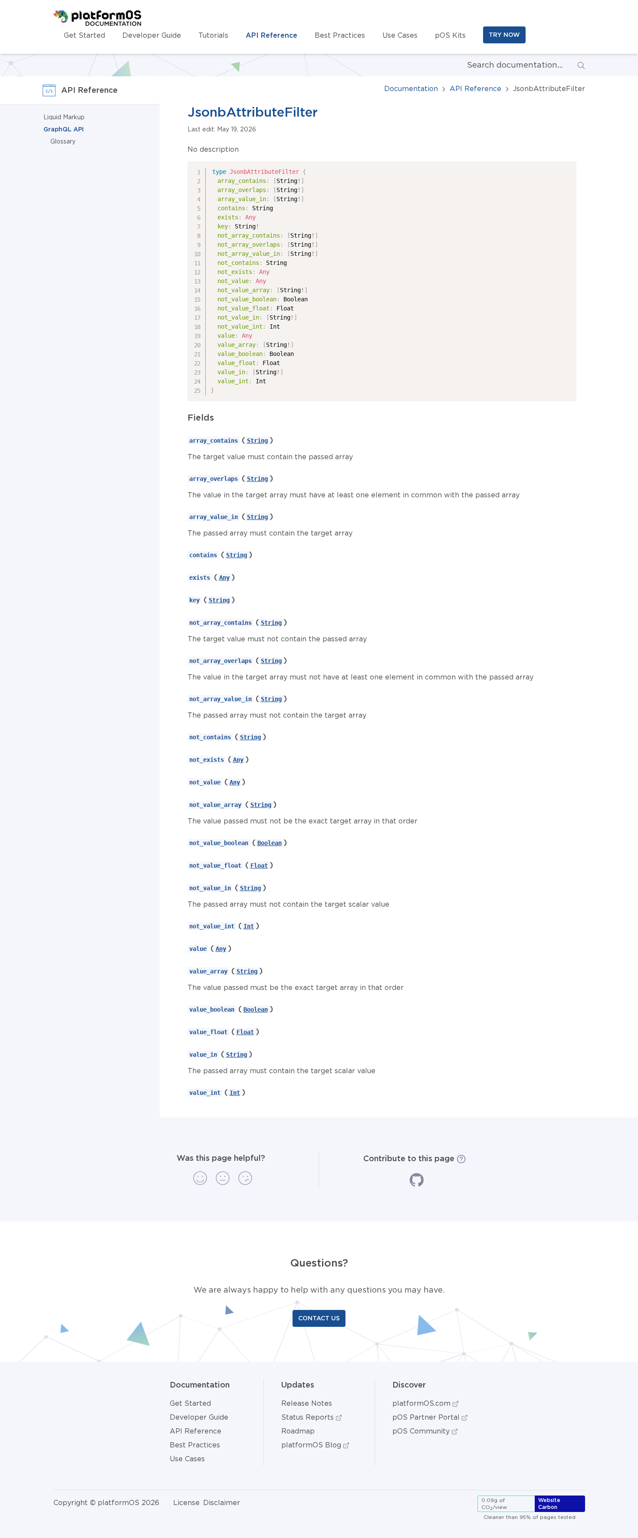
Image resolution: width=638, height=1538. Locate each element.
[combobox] (507, 65)
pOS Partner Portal (427, 1417)
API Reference (271, 35)
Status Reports (308, 1417)
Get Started (84, 35)
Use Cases (400, 35)
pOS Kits (450, 35)
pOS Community (422, 1431)
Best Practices (340, 35)
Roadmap (298, 1431)
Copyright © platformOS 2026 (106, 1502)
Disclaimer (221, 1502)
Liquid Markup (64, 117)
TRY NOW (504, 34)
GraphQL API (63, 129)
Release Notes (306, 1403)
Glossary (63, 141)
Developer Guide (151, 35)
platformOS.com (422, 1403)
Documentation (411, 88)
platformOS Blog (312, 1445)
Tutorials (213, 35)
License (186, 1502)
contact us (319, 1318)
